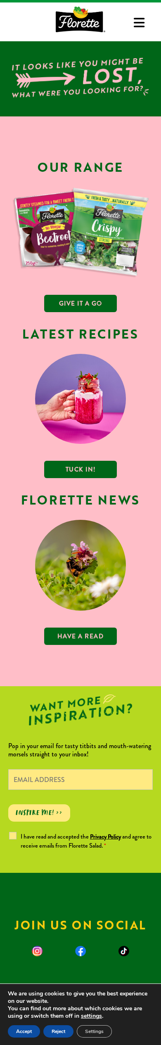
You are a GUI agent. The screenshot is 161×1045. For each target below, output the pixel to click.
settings (91, 1016)
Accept (24, 1031)
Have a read (80, 636)
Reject (58, 1031)
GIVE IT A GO (80, 303)
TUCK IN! (81, 469)
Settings (94, 1031)
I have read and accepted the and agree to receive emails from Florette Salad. (86, 841)
